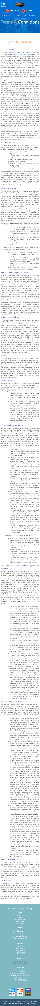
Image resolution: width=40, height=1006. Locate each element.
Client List (20, 946)
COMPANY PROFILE (7, 15)
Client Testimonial (20, 948)
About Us (20, 914)
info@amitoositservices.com (20, 973)
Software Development (20, 938)
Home (20, 912)
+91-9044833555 (15, 10)
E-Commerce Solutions (20, 936)
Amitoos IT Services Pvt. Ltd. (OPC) (23, 54)
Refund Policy (20, 923)
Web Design (20, 935)
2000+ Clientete (20, 950)
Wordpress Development (20, 933)
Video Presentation (20, 952)
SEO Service (20, 931)
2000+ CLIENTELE (32, 15)
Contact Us (20, 917)
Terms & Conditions (20, 919)
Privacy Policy (20, 921)
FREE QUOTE (29, 10)
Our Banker (20, 916)
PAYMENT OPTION (20, 15)
